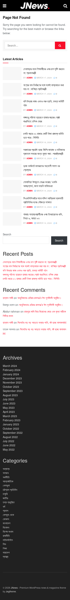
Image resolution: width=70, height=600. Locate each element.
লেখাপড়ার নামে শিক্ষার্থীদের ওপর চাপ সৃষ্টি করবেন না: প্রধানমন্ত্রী (30, 262)
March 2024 (10, 366)
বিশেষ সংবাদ (8, 531)
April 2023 (9, 412)
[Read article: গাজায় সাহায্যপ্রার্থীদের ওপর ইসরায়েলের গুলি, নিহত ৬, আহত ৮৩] (12, 219)
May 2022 (9, 449)
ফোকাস (6, 519)
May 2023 (9, 407)
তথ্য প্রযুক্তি (9, 502)
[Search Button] (65, 5)
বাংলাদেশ (6, 523)
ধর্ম (4, 506)
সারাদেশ (6, 552)
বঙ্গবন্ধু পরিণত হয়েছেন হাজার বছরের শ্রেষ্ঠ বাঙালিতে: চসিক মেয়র (41, 119)
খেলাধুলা (6, 485)
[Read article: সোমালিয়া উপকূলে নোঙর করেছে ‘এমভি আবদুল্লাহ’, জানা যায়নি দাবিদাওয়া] (12, 186)
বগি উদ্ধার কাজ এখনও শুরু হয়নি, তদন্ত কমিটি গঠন (25, 270)
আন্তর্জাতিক (8, 481)
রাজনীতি (6, 535)
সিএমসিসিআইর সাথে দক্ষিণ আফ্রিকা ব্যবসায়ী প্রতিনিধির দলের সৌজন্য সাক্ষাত (43, 200)
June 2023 (9, 403)
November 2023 (12, 382)
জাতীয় (5, 498)
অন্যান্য (6, 469)
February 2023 (11, 420)
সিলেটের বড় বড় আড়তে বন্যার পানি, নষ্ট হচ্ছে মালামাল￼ (42, 322)
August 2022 (10, 437)
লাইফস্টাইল (8, 540)
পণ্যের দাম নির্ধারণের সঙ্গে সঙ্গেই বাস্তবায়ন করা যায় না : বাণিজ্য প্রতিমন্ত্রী (43, 87)
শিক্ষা (5, 548)
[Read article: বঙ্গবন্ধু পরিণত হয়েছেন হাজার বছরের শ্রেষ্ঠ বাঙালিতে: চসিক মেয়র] (12, 122)
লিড (4, 544)
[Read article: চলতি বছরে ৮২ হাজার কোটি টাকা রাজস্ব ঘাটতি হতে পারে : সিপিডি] (12, 138)
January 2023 (11, 424)
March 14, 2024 (44, 190)
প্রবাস (5, 510)
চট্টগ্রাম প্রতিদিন (10, 489)
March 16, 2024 (44, 142)
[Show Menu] (4, 5)
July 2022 (8, 441)
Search (7, 234)
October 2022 (11, 428)
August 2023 (10, 395)
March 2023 (10, 416)
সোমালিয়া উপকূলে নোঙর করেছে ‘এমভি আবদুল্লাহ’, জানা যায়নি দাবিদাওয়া (40, 184)
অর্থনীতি (6, 477)
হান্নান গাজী (8, 298)
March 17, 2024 (44, 77)
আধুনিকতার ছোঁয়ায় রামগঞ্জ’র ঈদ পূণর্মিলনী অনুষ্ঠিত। (39, 298)
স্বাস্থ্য (5, 556)
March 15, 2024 (44, 158)
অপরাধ (6, 473)
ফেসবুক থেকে (8, 515)
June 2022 (9, 445)
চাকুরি (5, 494)
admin (29, 77)
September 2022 (13, 432)
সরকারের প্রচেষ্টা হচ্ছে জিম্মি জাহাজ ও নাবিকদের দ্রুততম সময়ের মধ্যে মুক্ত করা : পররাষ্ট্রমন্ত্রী (44, 151)
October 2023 (11, 387)
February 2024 (11, 370)
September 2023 (13, 391)
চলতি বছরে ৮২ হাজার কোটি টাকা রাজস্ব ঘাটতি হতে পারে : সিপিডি (31, 278)
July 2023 (8, 399)
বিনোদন (6, 527)
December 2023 (12, 378)
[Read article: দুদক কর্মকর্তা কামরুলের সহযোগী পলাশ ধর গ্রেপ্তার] (12, 170)
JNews (14, 587)
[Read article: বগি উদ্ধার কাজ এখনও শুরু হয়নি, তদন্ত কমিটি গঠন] (12, 106)
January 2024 (11, 374)
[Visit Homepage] (35, 5)
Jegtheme (11, 591)
